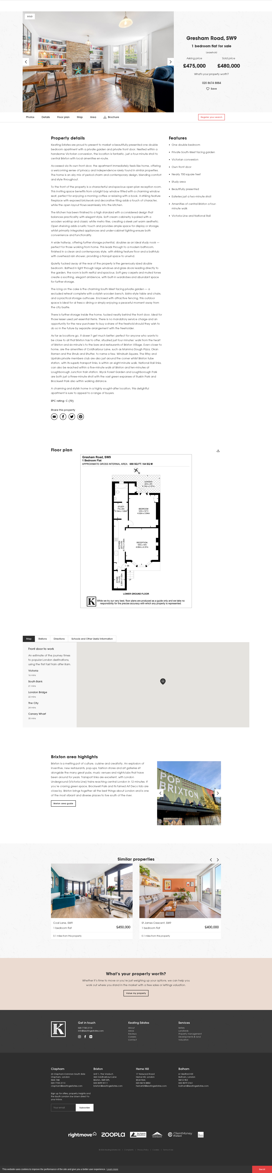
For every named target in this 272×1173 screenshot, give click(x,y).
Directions (59, 638)
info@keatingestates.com (91, 1031)
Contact (132, 1040)
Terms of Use (168, 1150)
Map (80, 117)
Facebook (85, 1036)
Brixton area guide (63, 803)
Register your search (211, 117)
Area (93, 117)
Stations (42, 638)
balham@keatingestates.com (193, 1086)
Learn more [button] (112, 1169)
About (131, 1028)
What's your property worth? (211, 74)
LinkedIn (90, 1036)
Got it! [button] (262, 1169)
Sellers (181, 1028)
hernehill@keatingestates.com (151, 1086)
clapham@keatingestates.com (66, 1086)
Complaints (128, 1150)
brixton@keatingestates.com (108, 1086)
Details (46, 117)
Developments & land (189, 1037)
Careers (132, 1037)
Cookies (155, 1150)
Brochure (113, 117)
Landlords (183, 1031)
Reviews (132, 1034)
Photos (30, 117)
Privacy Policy (142, 1150)
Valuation (183, 1040)
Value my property (136, 993)
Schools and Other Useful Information (92, 638)
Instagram (79, 1036)
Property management (190, 1034)
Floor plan (63, 117)
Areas (131, 1031)
